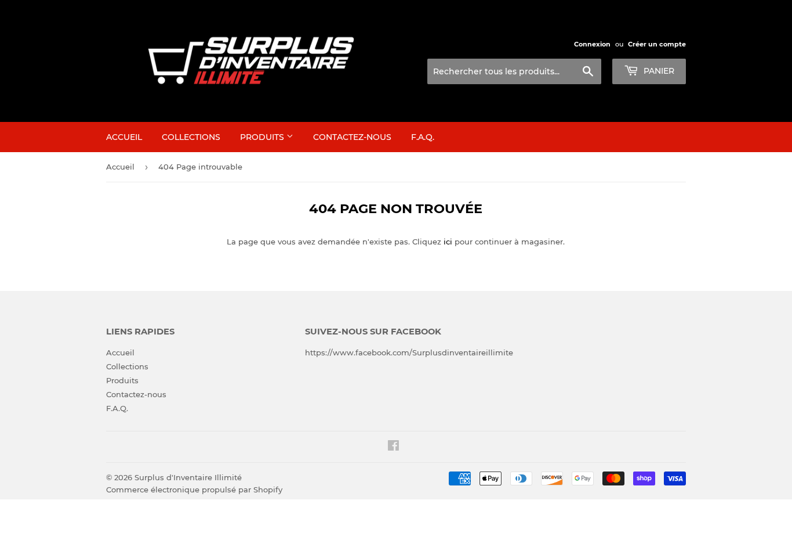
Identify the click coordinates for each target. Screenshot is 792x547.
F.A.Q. (422, 137)
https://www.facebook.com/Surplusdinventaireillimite (409, 352)
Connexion (592, 44)
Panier (657, 71)
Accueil (124, 137)
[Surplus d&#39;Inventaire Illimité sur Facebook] (393, 447)
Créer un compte (657, 44)
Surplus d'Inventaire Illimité (188, 477)
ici (448, 241)
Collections (191, 137)
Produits (263, 137)
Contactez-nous (352, 137)
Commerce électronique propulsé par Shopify (194, 489)
